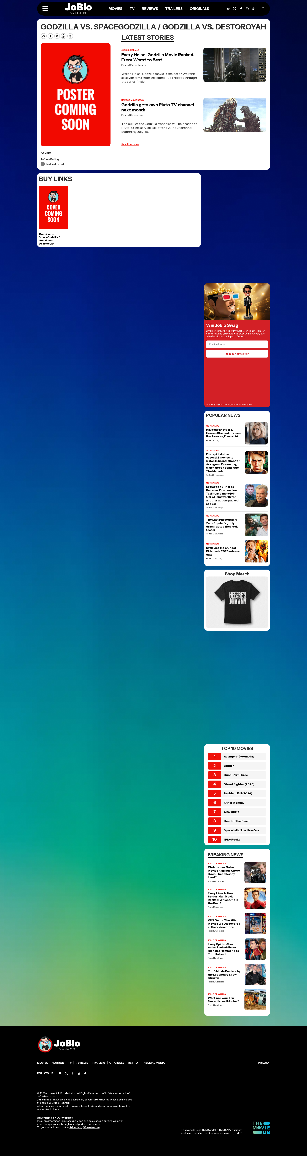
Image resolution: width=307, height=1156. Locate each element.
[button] (45, 8)
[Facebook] (72, 1073)
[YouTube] (60, 1073)
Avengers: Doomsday (239, 756)
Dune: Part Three (236, 775)
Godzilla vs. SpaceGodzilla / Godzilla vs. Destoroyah (49, 238)
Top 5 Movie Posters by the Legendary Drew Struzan (224, 975)
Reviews (82, 1062)
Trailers (99, 1062)
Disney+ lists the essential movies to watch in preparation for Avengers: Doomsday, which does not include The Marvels (223, 462)
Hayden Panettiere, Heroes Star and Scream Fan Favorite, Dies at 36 (223, 433)
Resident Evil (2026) (238, 793)
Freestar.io (94, 1124)
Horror (58, 1062)
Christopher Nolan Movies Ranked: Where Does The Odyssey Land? (224, 872)
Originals (116, 1062)
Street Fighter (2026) (239, 784)
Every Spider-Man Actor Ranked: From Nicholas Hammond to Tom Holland (223, 949)
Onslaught (231, 812)
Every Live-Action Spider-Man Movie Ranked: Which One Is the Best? (223, 898)
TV (70, 1062)
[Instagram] (247, 8)
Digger (229, 765)
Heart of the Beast (237, 821)
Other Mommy (234, 802)
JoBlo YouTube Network (55, 1102)
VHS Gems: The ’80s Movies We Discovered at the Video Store (224, 924)
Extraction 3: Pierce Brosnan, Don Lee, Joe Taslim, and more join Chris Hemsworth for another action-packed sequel (222, 495)
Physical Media (153, 1062)
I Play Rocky (232, 839)
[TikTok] (253, 8)
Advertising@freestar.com (84, 1127)
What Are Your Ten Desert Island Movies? (223, 999)
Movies (42, 1062)
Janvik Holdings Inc (98, 1099)
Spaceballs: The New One (241, 830)
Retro (133, 1062)
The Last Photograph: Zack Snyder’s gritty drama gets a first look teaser (222, 525)
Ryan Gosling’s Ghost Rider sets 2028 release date (222, 551)
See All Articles (130, 144)
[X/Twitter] (66, 1073)
